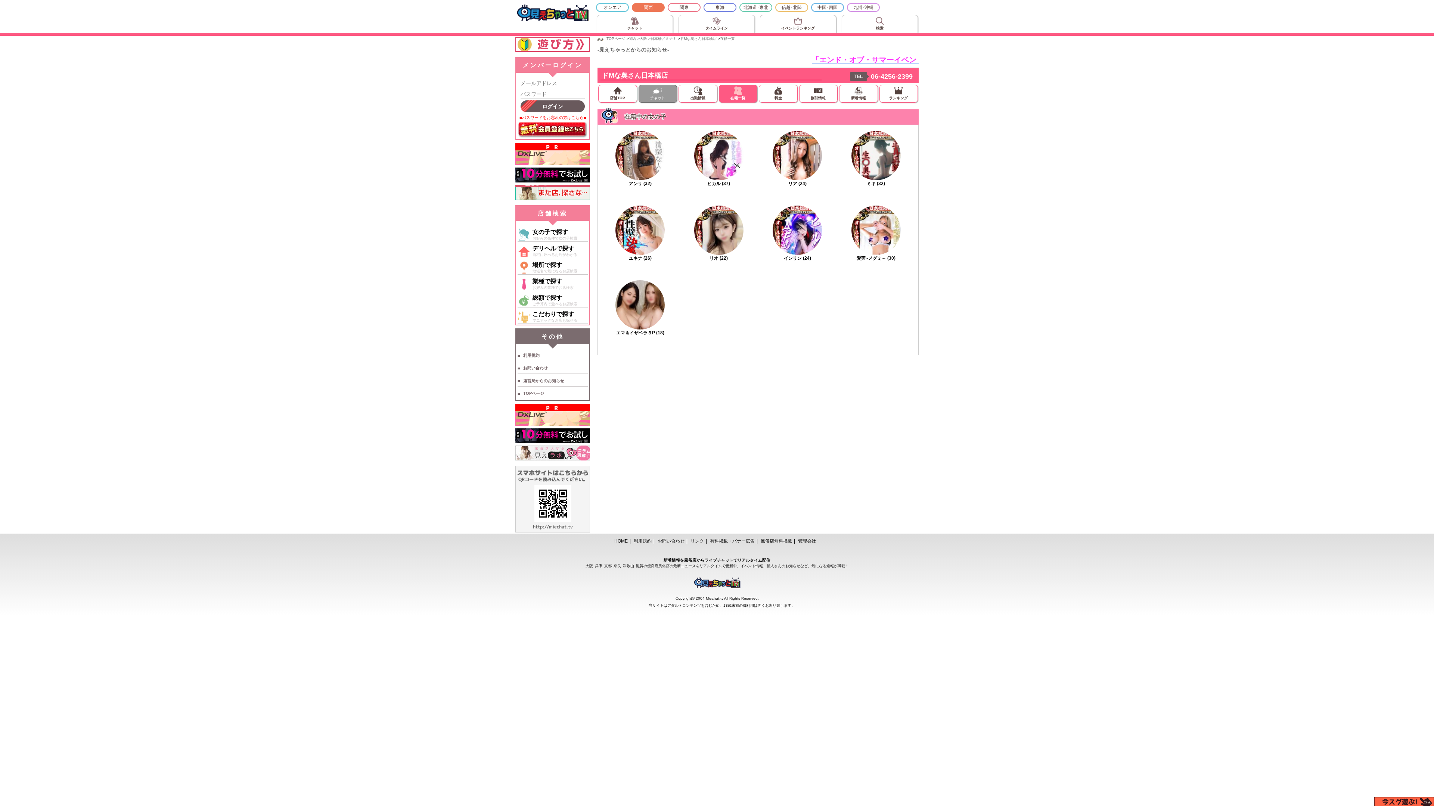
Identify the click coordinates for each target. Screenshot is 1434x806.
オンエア (612, 7)
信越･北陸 (792, 7)
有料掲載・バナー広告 (732, 541)
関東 (684, 7)
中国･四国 (827, 7)
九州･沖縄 (863, 7)
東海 (720, 7)
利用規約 (531, 355)
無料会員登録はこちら (552, 130)
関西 (648, 7)
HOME (621, 541)
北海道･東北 (756, 7)
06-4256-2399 (892, 76)
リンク (697, 541)
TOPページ (533, 393)
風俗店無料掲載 (776, 541)
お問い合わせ (535, 368)
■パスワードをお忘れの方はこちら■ (552, 117)
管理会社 (807, 541)
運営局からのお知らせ (543, 380)
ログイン (552, 106)
